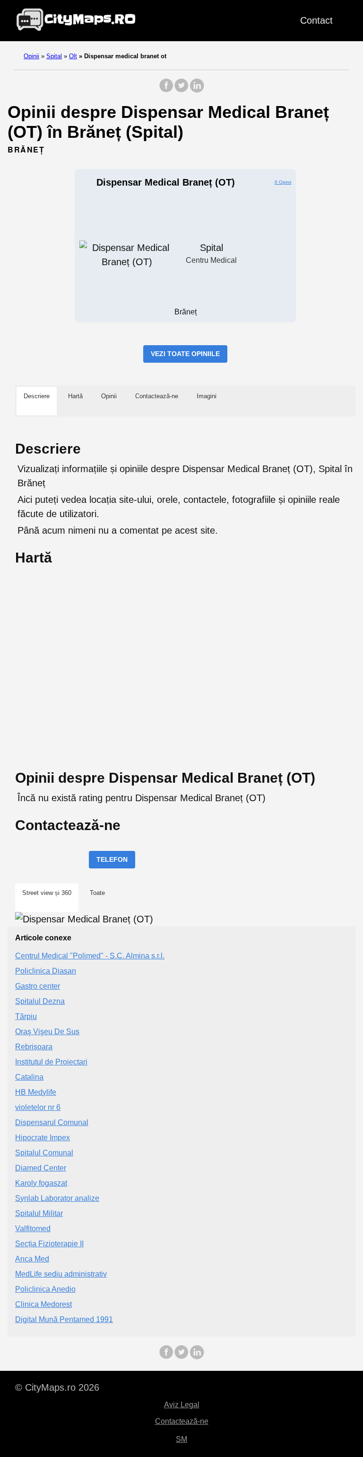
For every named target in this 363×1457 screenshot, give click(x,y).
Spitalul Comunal (44, 1153)
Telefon (112, 859)
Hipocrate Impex (42, 1138)
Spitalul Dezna (40, 1001)
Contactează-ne (181, 1421)
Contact (316, 20)
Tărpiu (26, 1016)
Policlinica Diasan (45, 971)
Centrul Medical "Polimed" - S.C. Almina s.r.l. (89, 956)
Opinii (31, 56)
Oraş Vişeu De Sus (47, 1032)
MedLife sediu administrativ (61, 1274)
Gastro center (37, 986)
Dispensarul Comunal (51, 1122)
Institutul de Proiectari (51, 1062)
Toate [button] (97, 892)
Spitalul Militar (39, 1213)
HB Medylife (35, 1092)
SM (181, 1439)
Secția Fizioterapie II (49, 1244)
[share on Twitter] (181, 90)
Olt (73, 56)
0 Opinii (283, 182)
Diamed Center (40, 1168)
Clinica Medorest (43, 1304)
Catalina (29, 1077)
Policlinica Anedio (45, 1289)
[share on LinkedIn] (196, 90)
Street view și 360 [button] (46, 892)
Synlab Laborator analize (57, 1198)
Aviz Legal (181, 1405)
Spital (54, 56)
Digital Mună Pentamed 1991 (64, 1319)
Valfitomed (33, 1229)
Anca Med (32, 1259)
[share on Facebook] (166, 90)
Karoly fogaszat (41, 1183)
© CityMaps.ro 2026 (57, 1387)
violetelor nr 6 (37, 1107)
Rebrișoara (33, 1047)
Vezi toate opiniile (185, 354)
